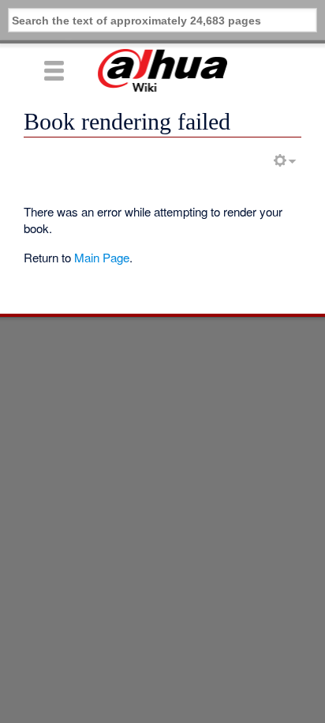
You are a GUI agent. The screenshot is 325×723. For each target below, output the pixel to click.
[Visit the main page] (162, 70)
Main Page (101, 257)
